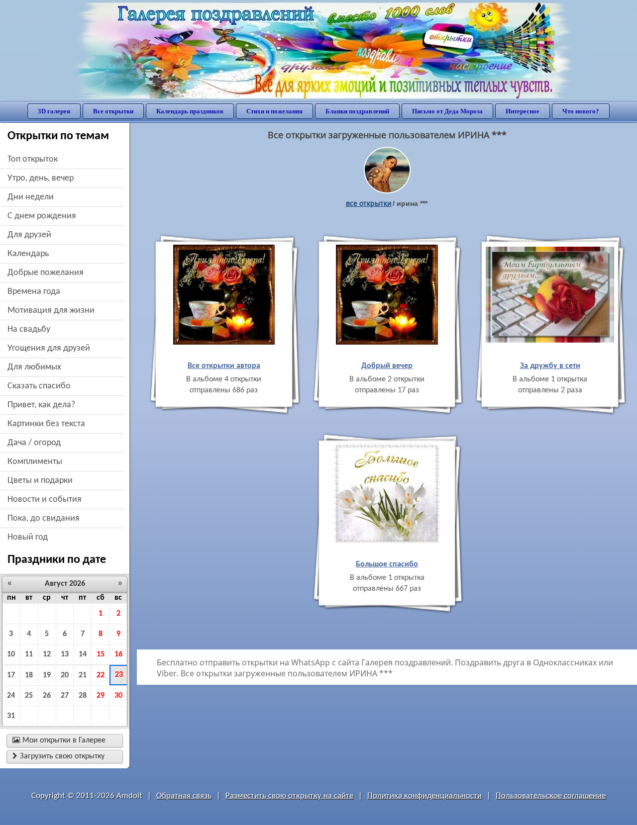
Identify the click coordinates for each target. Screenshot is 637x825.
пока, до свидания (43, 518)
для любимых (34, 367)
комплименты (34, 461)
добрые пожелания (45, 272)
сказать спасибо (39, 386)
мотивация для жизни (51, 310)
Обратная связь (184, 796)
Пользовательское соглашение (551, 796)
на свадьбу (28, 329)
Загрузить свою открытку (58, 756)
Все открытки (113, 111)
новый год (27, 537)
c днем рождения (41, 216)
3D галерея (54, 111)
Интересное (522, 111)
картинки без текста (46, 424)
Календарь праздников (189, 111)
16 (118, 654)
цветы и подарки (40, 480)
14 (83, 654)
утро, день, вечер (40, 178)
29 (101, 696)
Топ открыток (32, 159)
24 (11, 696)
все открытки (369, 203)
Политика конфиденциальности (424, 796)
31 (11, 716)
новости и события (44, 499)
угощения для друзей (48, 348)
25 (29, 696)
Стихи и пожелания (274, 111)
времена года (33, 291)
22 (101, 675)
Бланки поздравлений (357, 111)
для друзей (29, 235)
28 (83, 696)
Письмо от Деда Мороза (447, 111)
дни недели (30, 197)
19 (47, 675)
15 (101, 654)
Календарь (28, 254)
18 (29, 675)
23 (119, 675)
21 (83, 675)
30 (118, 696)
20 (65, 675)
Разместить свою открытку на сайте (289, 796)
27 (65, 696)
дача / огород (34, 443)
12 (47, 654)
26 (47, 696)
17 (11, 675)
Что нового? (580, 111)
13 (65, 654)
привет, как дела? (41, 405)
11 (29, 654)
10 (11, 654)
